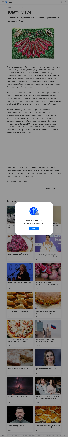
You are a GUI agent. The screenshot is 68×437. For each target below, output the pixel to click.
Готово (34, 228)
